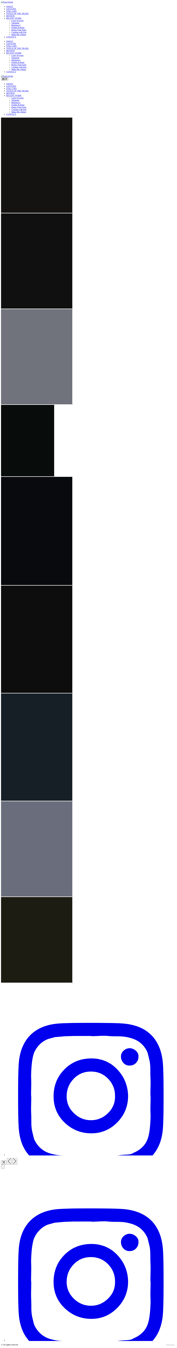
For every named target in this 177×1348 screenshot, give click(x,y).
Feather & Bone (17, 28)
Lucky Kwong (17, 20)
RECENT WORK (14, 18)
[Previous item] (9, 1161)
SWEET (9, 6)
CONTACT (11, 37)
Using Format (170, 1344)
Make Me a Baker (18, 35)
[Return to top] (3, 1167)
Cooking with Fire (18, 32)
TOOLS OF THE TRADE (17, 13)
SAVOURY (11, 9)
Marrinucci (15, 25)
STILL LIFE (11, 11)
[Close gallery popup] (3, 1162)
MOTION (10, 16)
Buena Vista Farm (18, 30)
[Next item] (14, 1161)
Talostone (15, 23)
